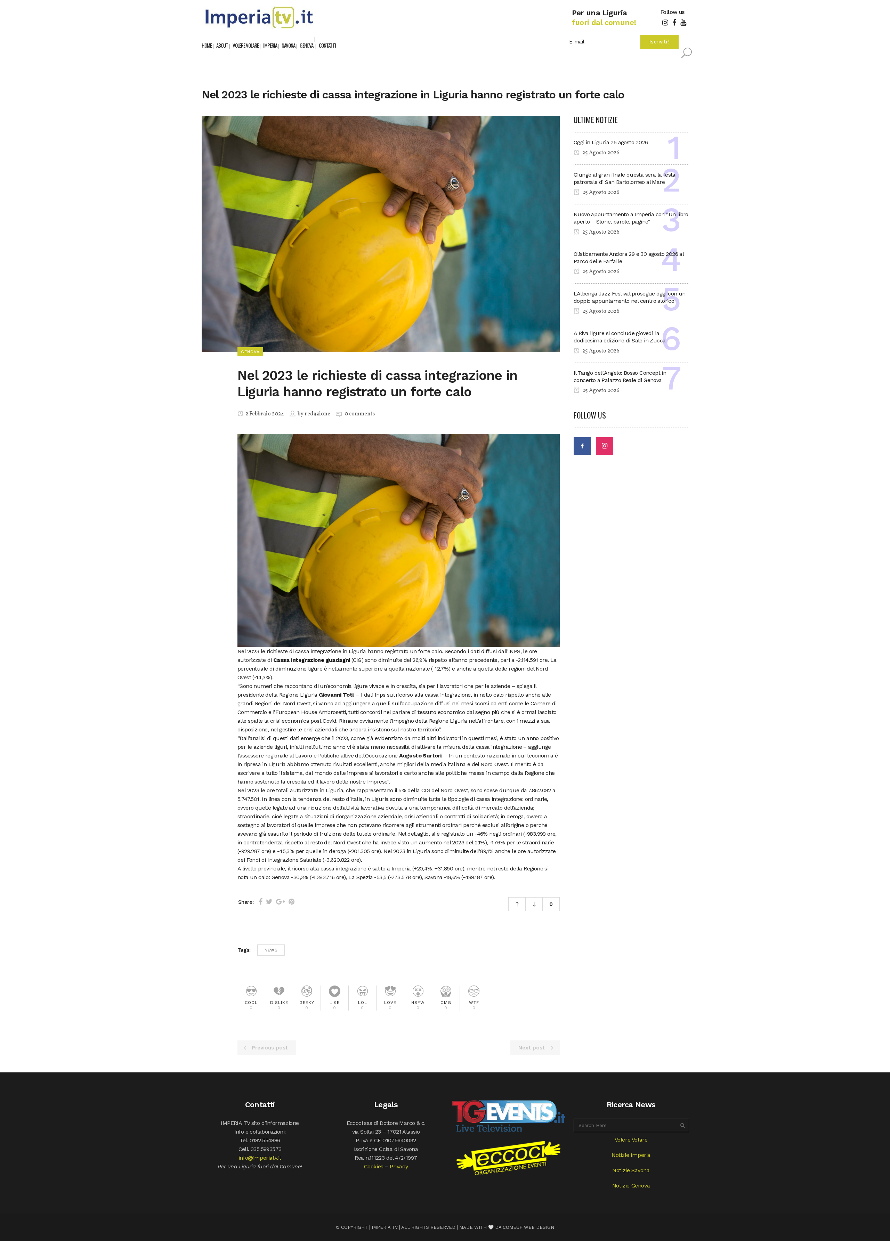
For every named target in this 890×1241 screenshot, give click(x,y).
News (271, 950)
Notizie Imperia (631, 1155)
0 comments (360, 414)
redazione (317, 414)
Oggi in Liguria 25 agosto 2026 (611, 142)
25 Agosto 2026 (600, 153)
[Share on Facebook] (260, 902)
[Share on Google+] (280, 902)
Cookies (373, 1166)
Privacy (399, 1166)
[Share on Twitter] (269, 902)
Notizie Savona (630, 1170)
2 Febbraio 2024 (264, 414)
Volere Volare (631, 1139)
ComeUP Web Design (528, 1227)
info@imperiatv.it (259, 1157)
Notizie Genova (631, 1185)
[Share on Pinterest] (291, 902)
